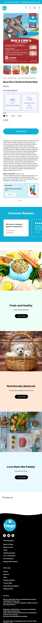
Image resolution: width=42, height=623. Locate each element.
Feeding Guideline (9, 580)
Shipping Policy (8, 589)
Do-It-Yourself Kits (9, 556)
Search (5, 572)
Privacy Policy (7, 583)
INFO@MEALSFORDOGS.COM (31, 2)
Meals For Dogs (12, 78)
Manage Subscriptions (10, 561)
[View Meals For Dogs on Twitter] (8, 535)
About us (6, 574)
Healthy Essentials (9, 553)
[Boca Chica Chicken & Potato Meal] (7, 69)
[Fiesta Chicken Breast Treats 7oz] (33, 190)
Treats (5, 550)
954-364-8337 (14, 2)
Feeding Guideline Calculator (16, 177)
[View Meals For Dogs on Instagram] (12, 535)
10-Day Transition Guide (10, 175)
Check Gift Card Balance (11, 586)
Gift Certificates (8, 559)
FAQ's (5, 577)
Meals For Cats (8, 547)
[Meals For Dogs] (4, 8)
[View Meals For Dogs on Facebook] (4, 535)
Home (4, 78)
